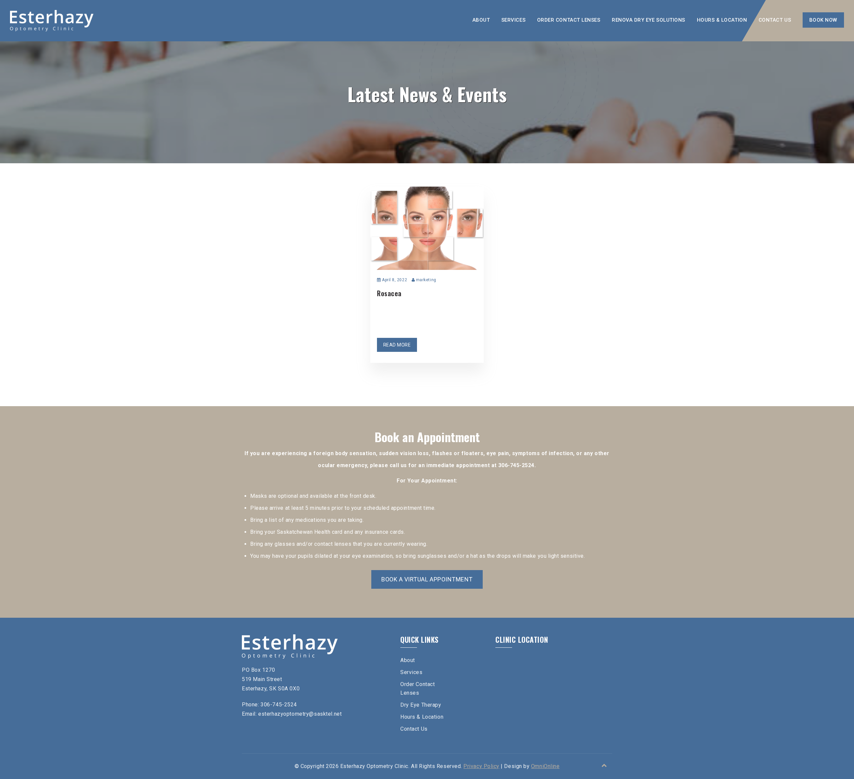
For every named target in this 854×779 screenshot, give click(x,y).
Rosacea (389, 293)
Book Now (823, 20)
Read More (397, 345)
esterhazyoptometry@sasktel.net (300, 714)
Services (513, 20)
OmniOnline (545, 766)
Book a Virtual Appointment (427, 579)
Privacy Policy (481, 766)
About (481, 20)
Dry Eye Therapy (420, 705)
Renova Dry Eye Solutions (648, 20)
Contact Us (775, 20)
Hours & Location (722, 20)
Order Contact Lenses (568, 20)
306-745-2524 (279, 704)
